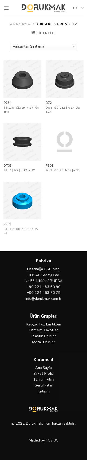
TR (74, 8)
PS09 (7, 224)
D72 (49, 103)
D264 (7, 103)
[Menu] (6, 8)
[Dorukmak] (43, 8)
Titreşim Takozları (43, 330)
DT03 (7, 166)
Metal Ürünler (43, 342)
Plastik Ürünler (43, 336)
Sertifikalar (43, 385)
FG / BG (52, 440)
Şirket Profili (43, 373)
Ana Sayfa (20, 24)
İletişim (44, 391)
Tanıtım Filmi (43, 379)
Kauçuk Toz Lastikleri (43, 324)
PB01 (49, 166)
